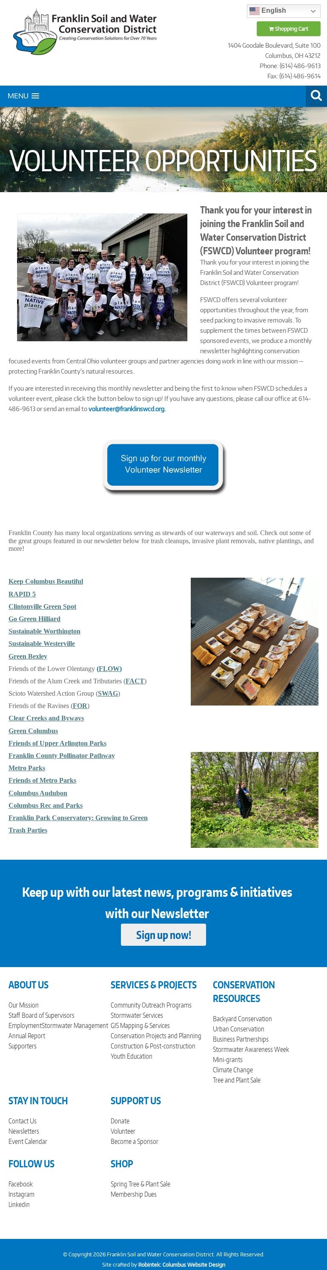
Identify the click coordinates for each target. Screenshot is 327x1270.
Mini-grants (228, 1059)
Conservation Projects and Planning (156, 1035)
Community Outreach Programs (151, 1005)
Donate (120, 1121)
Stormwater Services (137, 1015)
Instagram (21, 1194)
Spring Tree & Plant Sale (140, 1184)
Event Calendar (28, 1141)
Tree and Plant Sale (237, 1080)
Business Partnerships (241, 1039)
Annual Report (27, 1035)
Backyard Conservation (242, 1018)
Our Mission (24, 1005)
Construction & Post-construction (153, 1046)
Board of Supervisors (48, 1015)
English (273, 10)
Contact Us (23, 1121)
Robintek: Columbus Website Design (181, 1264)
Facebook (21, 1184)
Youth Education (131, 1056)
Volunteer (123, 1131)
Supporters (23, 1046)
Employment (25, 1025)
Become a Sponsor (134, 1141)
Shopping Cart (291, 29)
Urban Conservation (238, 1029)
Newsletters (24, 1131)
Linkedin (19, 1204)
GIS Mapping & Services (140, 1025)
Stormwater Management (75, 1025)
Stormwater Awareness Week (251, 1049)
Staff (14, 1015)
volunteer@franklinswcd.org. (127, 408)
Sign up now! (163, 935)
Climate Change (233, 1070)
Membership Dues (134, 1194)
